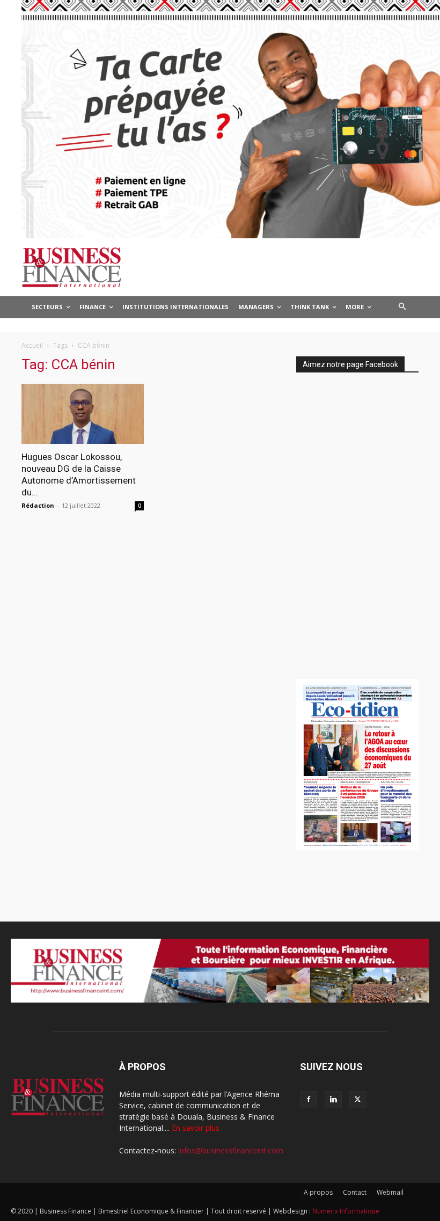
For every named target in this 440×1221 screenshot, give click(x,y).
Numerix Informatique (345, 1211)
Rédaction (37, 505)
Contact (354, 1192)
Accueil (32, 345)
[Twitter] (357, 1099)
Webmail (390, 1192)
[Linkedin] (333, 1099)
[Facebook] (308, 1099)
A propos (318, 1192)
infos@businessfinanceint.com (230, 1150)
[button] (403, 307)
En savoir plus (195, 1128)
